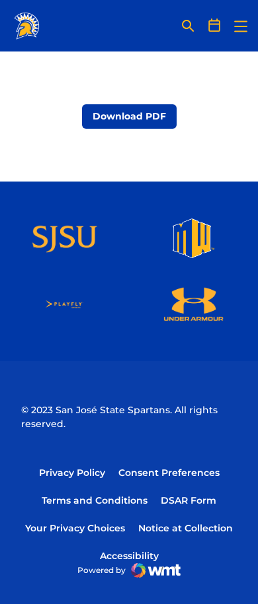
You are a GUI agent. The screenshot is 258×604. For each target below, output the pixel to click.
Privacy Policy (72, 473)
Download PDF (129, 116)
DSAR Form (188, 500)
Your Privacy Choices (75, 528)
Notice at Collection (185, 528)
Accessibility (129, 555)
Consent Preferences (169, 473)
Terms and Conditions (95, 500)
